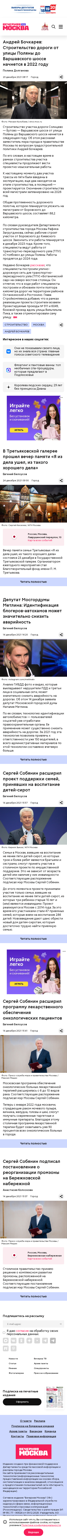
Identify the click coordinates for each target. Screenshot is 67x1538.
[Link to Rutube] (6, 1348)
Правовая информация (41, 1436)
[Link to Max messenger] (6, 1340)
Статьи (12, 1364)
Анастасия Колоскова (18, 1190)
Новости (13, 1359)
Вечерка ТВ (40, 1359)
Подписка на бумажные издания (32, 1426)
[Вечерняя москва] (33, 1451)
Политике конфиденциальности (41, 1525)
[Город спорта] (45, 26)
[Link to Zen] (29, 1340)
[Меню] (60, 26)
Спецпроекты (41, 1368)
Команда (50, 1431)
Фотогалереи (16, 1373)
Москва (38, 324)
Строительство (16, 324)
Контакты (17, 1436)
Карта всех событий (40, 540)
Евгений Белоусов (15, 474)
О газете (26, 1421)
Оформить (22, 1401)
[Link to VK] (13, 1340)
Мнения (13, 1368)
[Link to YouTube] (37, 1340)
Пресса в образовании (46, 1373)
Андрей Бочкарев (17, 331)
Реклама (39, 1421)
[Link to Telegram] (45, 1340)
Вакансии (36, 1431)
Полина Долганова (16, 70)
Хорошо (33, 1532)
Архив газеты (41, 1364)
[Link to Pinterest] (13, 1348)
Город (34, 77)
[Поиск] (53, 26)
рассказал (37, 265)
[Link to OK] (21, 1340)
